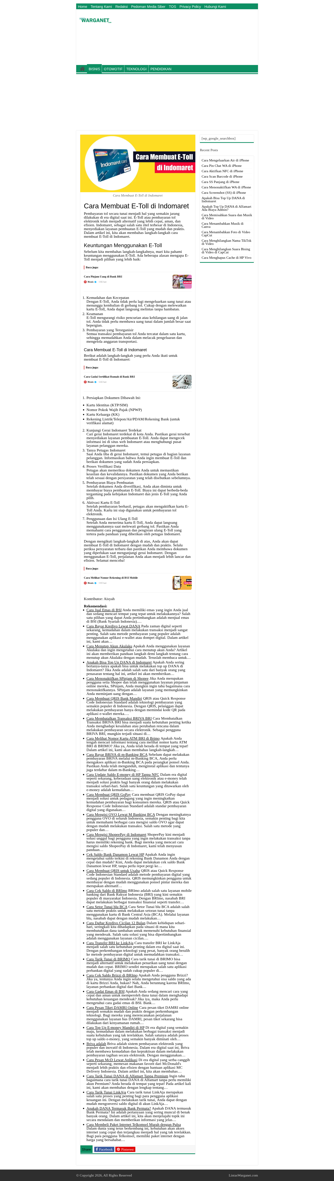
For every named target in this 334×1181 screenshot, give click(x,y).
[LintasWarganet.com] (95, 19)
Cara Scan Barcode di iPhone (222, 176)
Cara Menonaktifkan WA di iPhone (226, 187)
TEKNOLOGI (136, 69)
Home (82, 7)
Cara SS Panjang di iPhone (220, 182)
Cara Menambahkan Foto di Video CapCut (226, 233)
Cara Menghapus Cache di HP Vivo (226, 257)
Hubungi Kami (215, 7)
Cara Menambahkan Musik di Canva (223, 225)
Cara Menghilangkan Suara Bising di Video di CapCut (226, 250)
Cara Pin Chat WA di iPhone (222, 166)
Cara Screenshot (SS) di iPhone (224, 192)
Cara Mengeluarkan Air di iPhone (225, 160)
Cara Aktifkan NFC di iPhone (222, 171)
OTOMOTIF (113, 69)
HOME (82, 68)
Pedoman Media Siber (148, 7)
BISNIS (94, 69)
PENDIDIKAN (160, 69)
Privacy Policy (190, 7)
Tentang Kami (101, 7)
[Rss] (256, 7)
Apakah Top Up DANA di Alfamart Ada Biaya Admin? (226, 208)
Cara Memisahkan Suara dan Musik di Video (227, 216)
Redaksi (121, 7)
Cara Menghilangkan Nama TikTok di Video (226, 242)
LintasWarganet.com (243, 1175)
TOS (172, 7)
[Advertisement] (192, 37)
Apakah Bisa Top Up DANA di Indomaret (223, 199)
